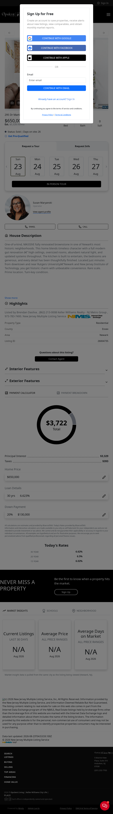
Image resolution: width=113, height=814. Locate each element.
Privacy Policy (47, 115)
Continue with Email (56, 88)
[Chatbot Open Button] (104, 805)
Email (30, 74)
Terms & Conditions (63, 115)
